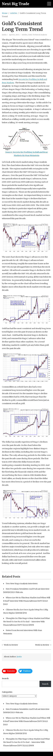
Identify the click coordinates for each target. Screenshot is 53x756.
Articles (13, 13)
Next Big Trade (15, 4)
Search (5, 678)
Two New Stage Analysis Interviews (21, 583)
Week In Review (11, 645)
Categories (7, 692)
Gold (30, 35)
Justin (4, 35)
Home (4, 13)
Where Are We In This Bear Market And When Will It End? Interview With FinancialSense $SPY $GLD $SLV (26, 600)
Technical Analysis (40, 35)
